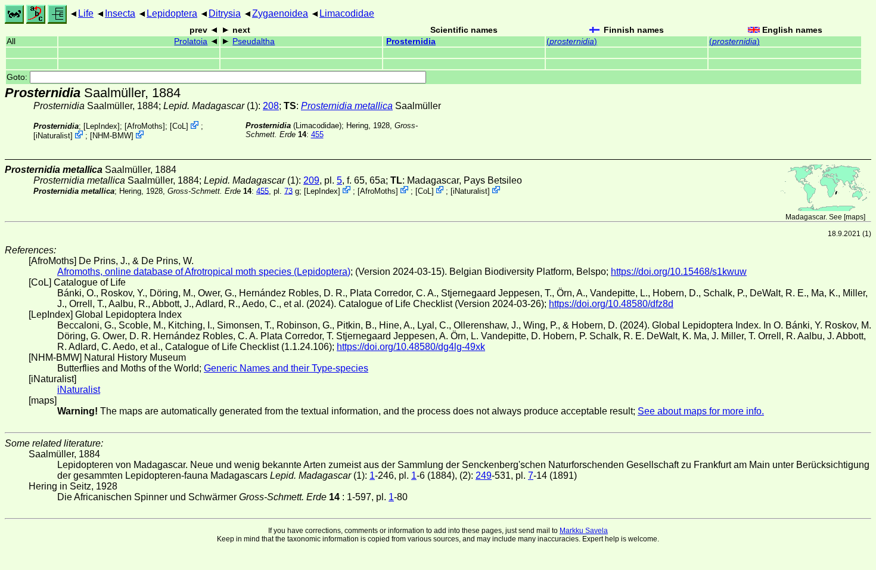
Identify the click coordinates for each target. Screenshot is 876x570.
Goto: (18, 77)
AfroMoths (145, 126)
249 (484, 475)
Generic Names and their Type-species (286, 368)
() (571, 41)
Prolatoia (190, 41)
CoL (179, 126)
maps (854, 217)
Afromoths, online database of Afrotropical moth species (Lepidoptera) (203, 272)
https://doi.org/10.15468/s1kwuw (679, 272)
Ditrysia (225, 13)
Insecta (120, 13)
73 (288, 190)
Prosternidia (411, 41)
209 (311, 180)
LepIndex (101, 126)
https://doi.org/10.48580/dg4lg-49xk (411, 347)
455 (317, 134)
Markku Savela (584, 530)
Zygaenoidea (280, 13)
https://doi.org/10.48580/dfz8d (611, 304)
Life (86, 13)
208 (271, 106)
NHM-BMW (111, 135)
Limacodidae (346, 13)
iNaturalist (53, 135)
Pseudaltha (253, 41)
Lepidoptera (172, 13)
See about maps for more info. (701, 411)
